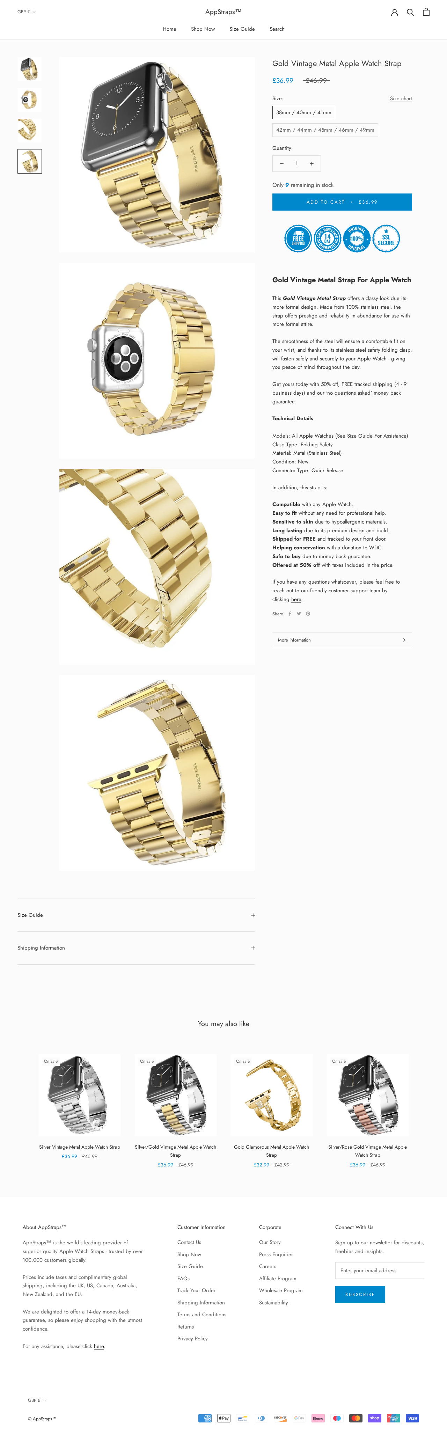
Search (277, 29)
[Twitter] (299, 614)
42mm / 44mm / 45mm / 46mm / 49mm (325, 130)
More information (294, 640)
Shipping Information (41, 948)
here (296, 599)
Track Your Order (196, 1290)
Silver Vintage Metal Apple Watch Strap (79, 1146)
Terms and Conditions (201, 1314)
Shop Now (203, 29)
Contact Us (189, 1242)
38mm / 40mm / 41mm (303, 112)
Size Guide (242, 29)
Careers (267, 1266)
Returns (185, 1327)
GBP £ (23, 11)
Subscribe (360, 1294)
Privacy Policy (192, 1338)
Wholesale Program (281, 1290)
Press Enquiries (276, 1254)
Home (169, 29)
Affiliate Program (277, 1278)
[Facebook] (290, 614)
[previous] (22, 1103)
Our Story (270, 1242)
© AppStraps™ (42, 1418)
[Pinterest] (308, 614)
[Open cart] (426, 12)
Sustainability (273, 1302)
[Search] (410, 11)
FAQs (183, 1278)
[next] (425, 1103)
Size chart (401, 98)
